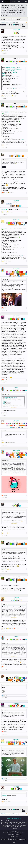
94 (16, 24)
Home (2, 1)
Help (16, 836)
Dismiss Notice (26, 5)
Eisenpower (16, 786)
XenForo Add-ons (10, 834)
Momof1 (16, 387)
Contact (15, 72)
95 (18, 24)
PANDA (18, 67)
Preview (8, 69)
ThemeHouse (21, 832)
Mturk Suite (15, 88)
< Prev (2, 24)
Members (14, 1)
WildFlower (16, 200)
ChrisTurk (16, 597)
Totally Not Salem (16, 29)
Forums (7, 1)
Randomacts (16, 219)
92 (11, 24)
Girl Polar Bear (16, 420)
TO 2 (3, 75)
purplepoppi (16, 315)
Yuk (16, 152)
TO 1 (3, 73)
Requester (19, 69)
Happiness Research (10, 67)
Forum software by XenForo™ (14, 831)
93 (13, 24)
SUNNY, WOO (11, 70)
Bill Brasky (16, 503)
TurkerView (22, 139)
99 (22, 24)
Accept (13, 69)
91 (9, 24)
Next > (23, 26)
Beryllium (12, 836)
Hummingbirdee (16, 268)
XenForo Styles (18, 834)
